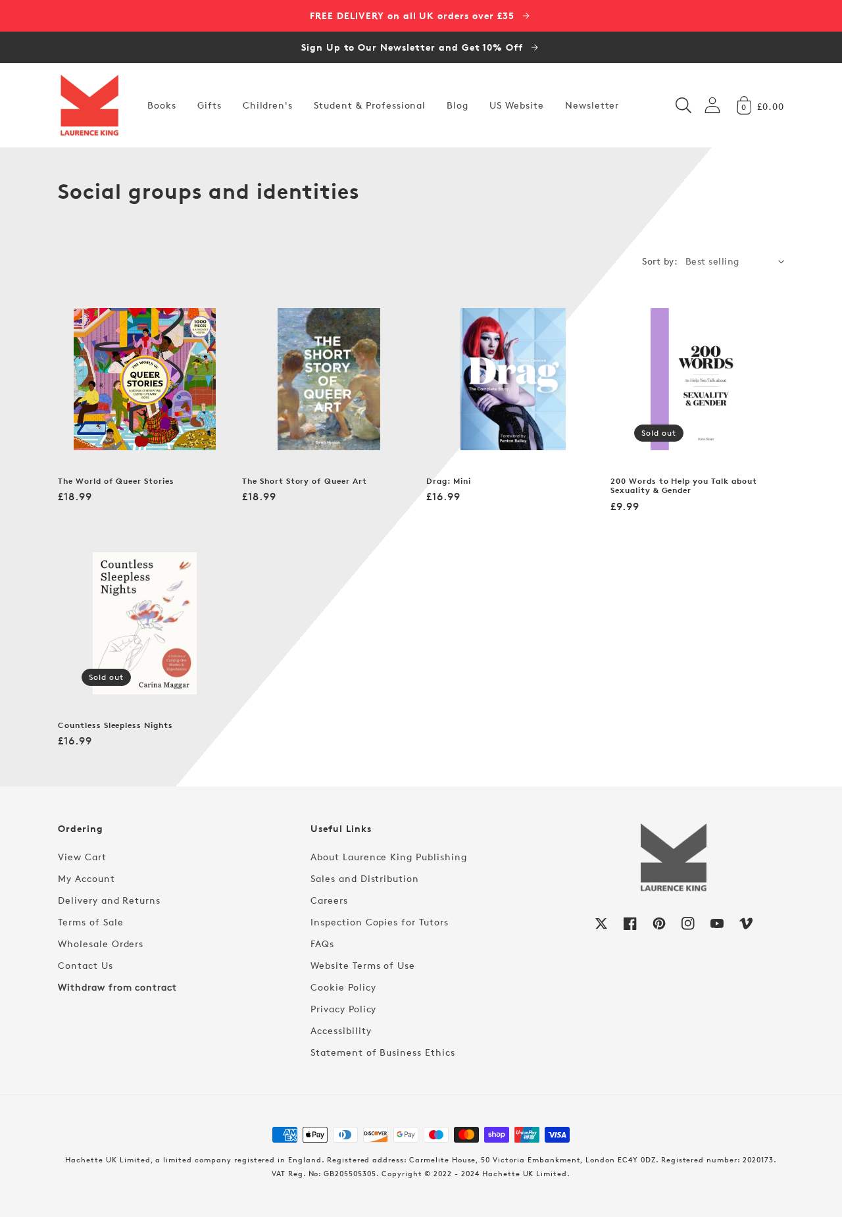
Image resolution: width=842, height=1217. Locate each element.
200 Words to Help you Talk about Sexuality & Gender (683, 486)
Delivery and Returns (109, 900)
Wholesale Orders (100, 943)
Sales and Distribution (364, 878)
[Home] (89, 105)
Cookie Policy (343, 987)
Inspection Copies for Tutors (379, 921)
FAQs (322, 943)
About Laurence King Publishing (388, 856)
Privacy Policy (343, 1008)
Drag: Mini (448, 481)
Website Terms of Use (362, 965)
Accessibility (340, 1030)
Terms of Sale (90, 921)
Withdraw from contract (117, 987)
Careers (329, 900)
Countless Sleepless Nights (115, 725)
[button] (683, 105)
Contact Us (85, 965)
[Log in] (712, 105)
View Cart (82, 856)
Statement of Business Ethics (382, 1052)
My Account (86, 878)
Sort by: (660, 261)
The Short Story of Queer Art (304, 481)
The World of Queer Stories (116, 481)
